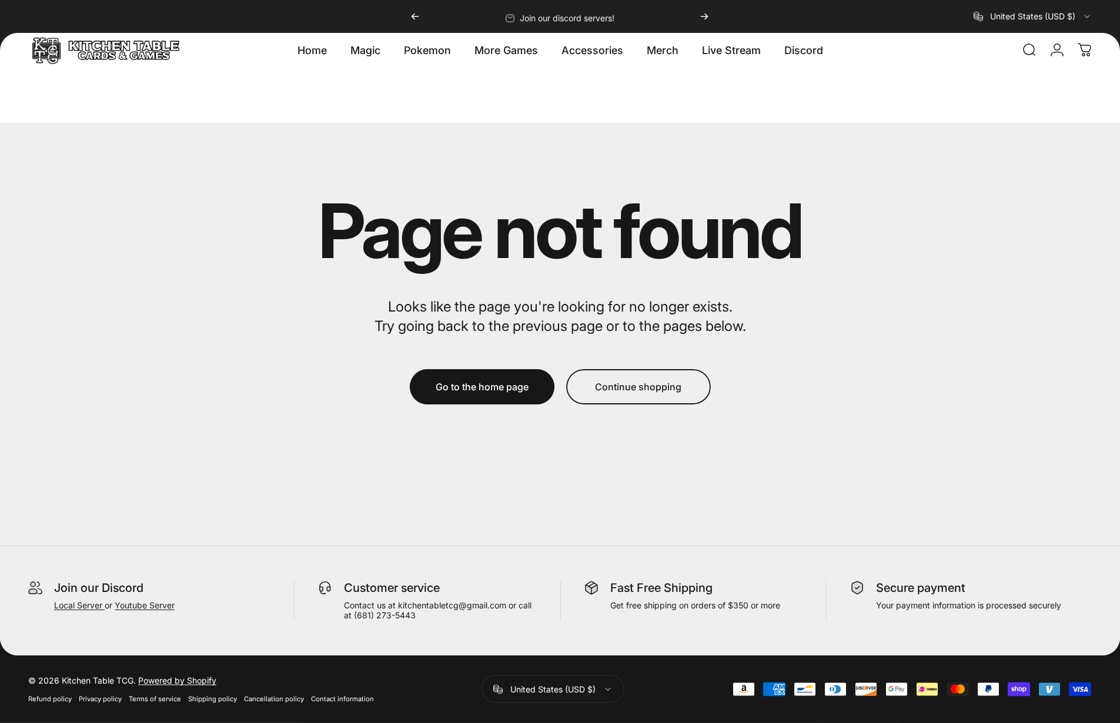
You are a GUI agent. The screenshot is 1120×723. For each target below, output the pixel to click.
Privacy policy (100, 699)
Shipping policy (212, 699)
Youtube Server (145, 605)
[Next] (704, 16)
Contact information (342, 699)
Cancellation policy (274, 699)
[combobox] (1033, 16)
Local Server (79, 605)
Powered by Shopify (177, 680)
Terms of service (155, 699)
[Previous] (415, 16)
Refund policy (50, 699)
